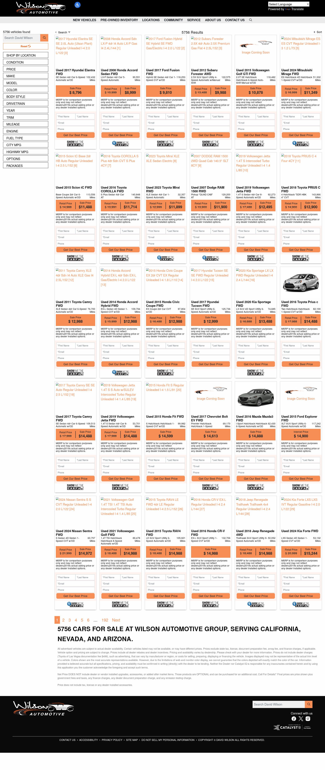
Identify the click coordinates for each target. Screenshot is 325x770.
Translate (297, 9)
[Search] (44, 37)
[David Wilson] (41, 8)
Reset (24, 46)
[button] (77, 5)
